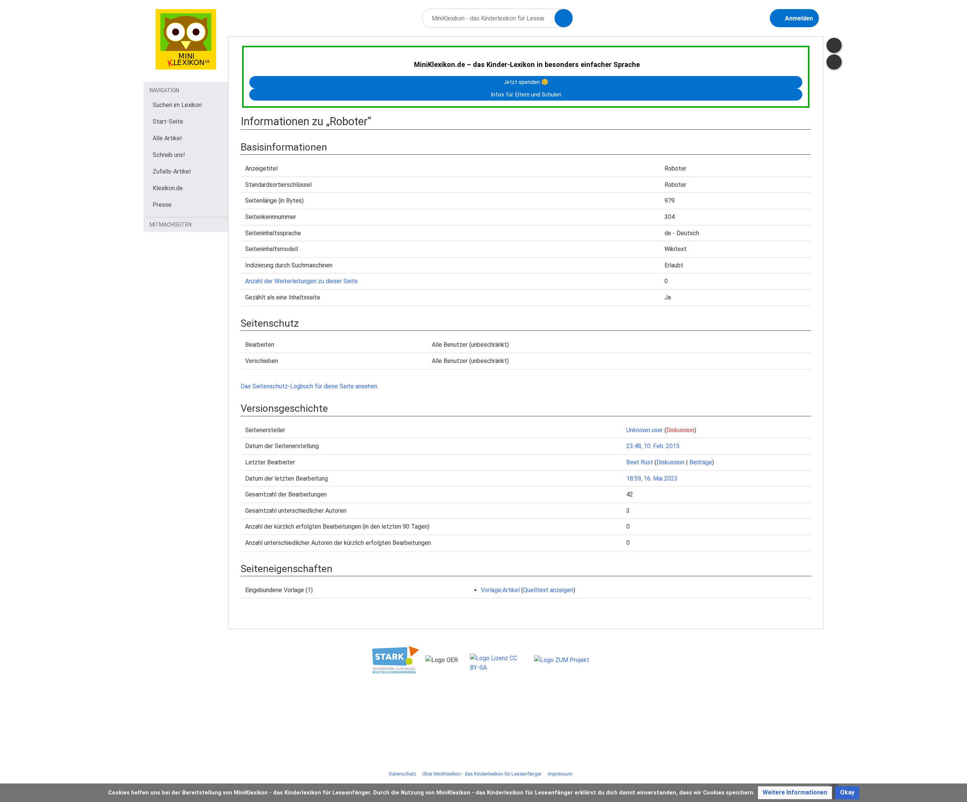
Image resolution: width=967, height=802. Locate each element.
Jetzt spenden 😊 (526, 82)
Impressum (560, 774)
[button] (795, 792)
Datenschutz (402, 774)
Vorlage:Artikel (500, 590)
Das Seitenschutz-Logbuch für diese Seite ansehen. (309, 386)
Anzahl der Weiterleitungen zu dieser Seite (301, 281)
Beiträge (700, 462)
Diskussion (680, 430)
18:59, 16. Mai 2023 (652, 478)
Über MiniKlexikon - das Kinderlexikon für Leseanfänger (482, 774)
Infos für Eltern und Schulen (526, 94)
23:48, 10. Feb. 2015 (653, 446)
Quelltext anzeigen (548, 590)
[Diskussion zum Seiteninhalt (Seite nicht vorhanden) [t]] (834, 45)
